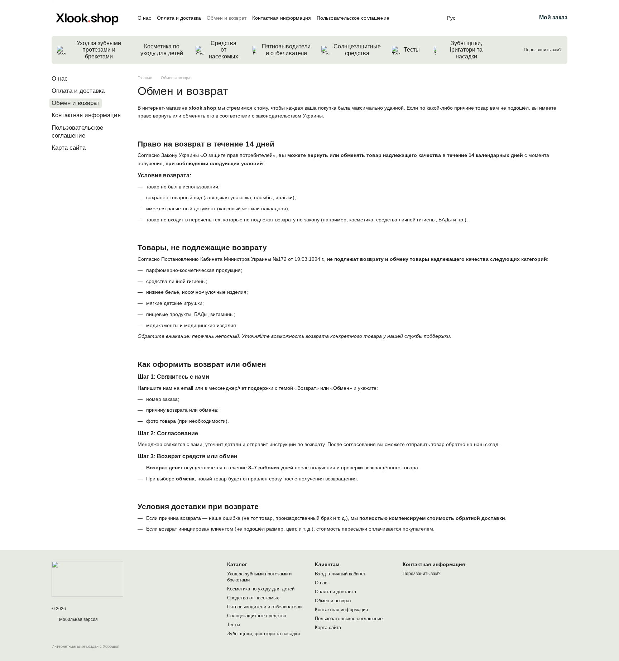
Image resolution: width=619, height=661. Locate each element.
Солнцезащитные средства (357, 49)
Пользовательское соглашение (353, 18)
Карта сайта (69, 147)
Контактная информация (281, 18)
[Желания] (493, 18)
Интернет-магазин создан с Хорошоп (85, 646)
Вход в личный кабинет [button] (340, 573)
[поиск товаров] (508, 50)
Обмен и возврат (226, 18)
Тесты (412, 50)
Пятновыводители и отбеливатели (286, 49)
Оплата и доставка (179, 18)
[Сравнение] (474, 18)
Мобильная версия (78, 619)
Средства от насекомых (223, 49)
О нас (144, 18)
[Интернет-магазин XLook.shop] (87, 578)
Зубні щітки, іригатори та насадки (466, 49)
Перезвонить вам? (543, 49)
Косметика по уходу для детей (161, 49)
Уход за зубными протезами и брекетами (99, 49)
